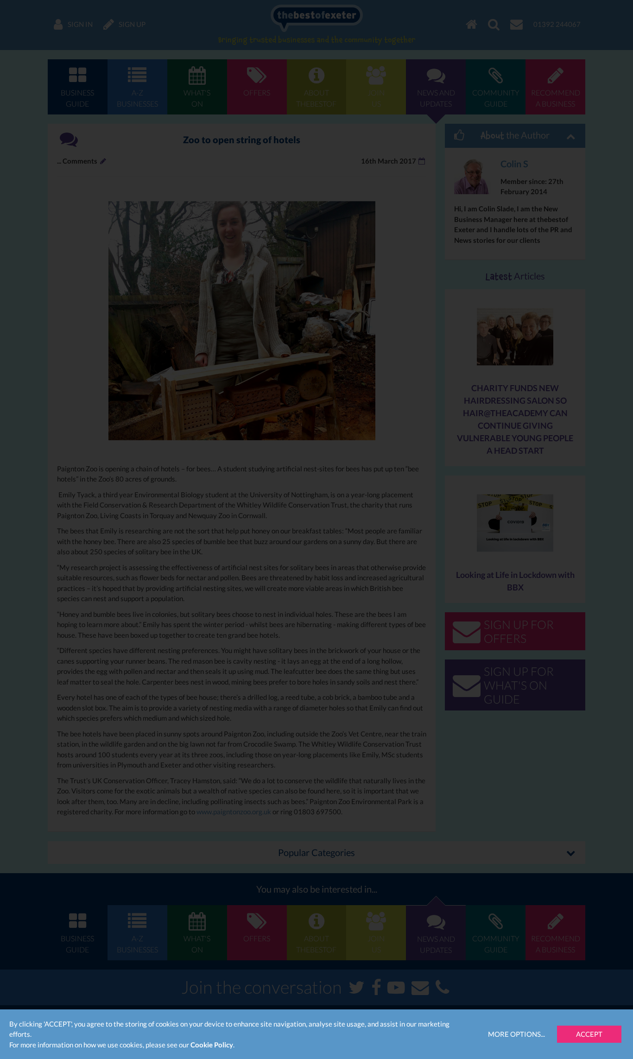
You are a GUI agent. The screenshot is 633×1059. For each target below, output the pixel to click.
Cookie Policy (211, 1044)
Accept (589, 1034)
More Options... (516, 1034)
